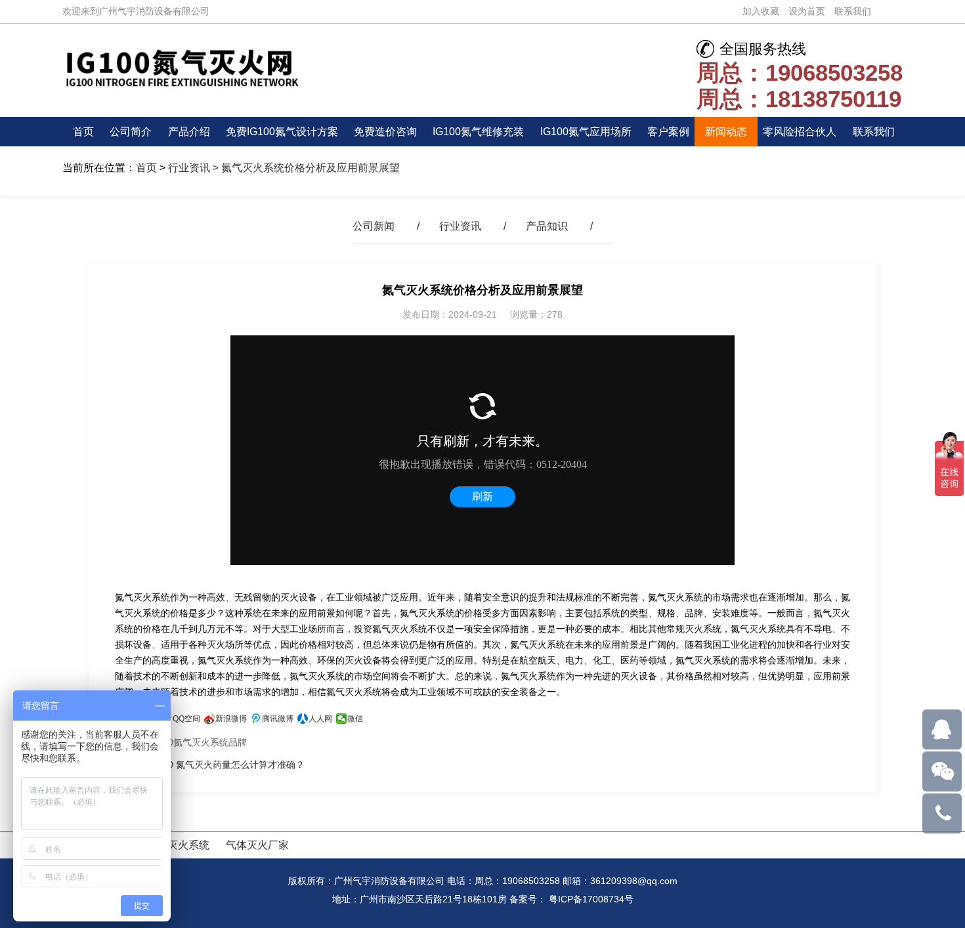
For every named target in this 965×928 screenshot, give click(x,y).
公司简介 (131, 131)
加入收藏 (760, 11)
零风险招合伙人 (799, 131)
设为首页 (806, 11)
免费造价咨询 (385, 131)
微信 (355, 718)
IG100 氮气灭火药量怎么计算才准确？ (226, 764)
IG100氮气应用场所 (586, 131)
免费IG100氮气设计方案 (282, 131)
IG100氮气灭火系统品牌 (197, 742)
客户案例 (668, 131)
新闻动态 (726, 131)
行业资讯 (189, 167)
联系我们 (852, 11)
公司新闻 (374, 226)
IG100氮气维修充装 (478, 131)
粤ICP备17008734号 (591, 899)
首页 (83, 131)
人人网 (320, 718)
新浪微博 (231, 718)
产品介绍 (189, 131)
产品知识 (547, 226)
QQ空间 (186, 718)
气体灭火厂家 (257, 845)
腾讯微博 (277, 718)
